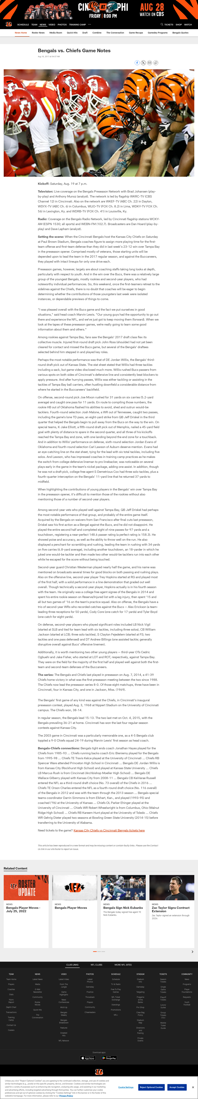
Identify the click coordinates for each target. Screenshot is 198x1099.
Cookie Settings (125, 1087)
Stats (11, 994)
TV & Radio (116, 984)
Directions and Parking (140, 1030)
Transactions (11, 1012)
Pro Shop (140, 1007)
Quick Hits (37, 1010)
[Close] (193, 1087)
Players (11, 984)
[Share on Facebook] (137, 64)
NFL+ (116, 1015)
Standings (116, 1005)
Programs (187, 984)
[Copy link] (155, 63)
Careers (11, 1030)
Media (37, 984)
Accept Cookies (177, 1087)
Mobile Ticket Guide (163, 1025)
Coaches (11, 989)
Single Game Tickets (163, 989)
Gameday (90, 987)
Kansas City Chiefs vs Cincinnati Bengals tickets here (109, 830)
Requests (187, 997)
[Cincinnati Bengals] (99, 1072)
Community (37, 997)
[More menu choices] (89, 24)
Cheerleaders (90, 1012)
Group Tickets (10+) (163, 1015)
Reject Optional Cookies (151, 1087)
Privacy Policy (66, 1096)
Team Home (11, 979)
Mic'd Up (63, 1007)
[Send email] (149, 64)
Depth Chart (11, 1007)
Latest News (38, 979)
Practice (90, 992)
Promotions (116, 1010)
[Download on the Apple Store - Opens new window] (88, 1058)
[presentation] (193, 952)
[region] (99, 1087)
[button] (95, 952)
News (187, 979)
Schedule (116, 979)
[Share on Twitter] (143, 64)
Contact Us (11, 1025)
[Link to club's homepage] (8, 24)
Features (63, 1028)
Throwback (90, 997)
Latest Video (64, 979)
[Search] (162, 24)
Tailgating (140, 992)
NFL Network (64, 1040)
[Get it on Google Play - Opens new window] (109, 1059)
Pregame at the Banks (140, 999)
